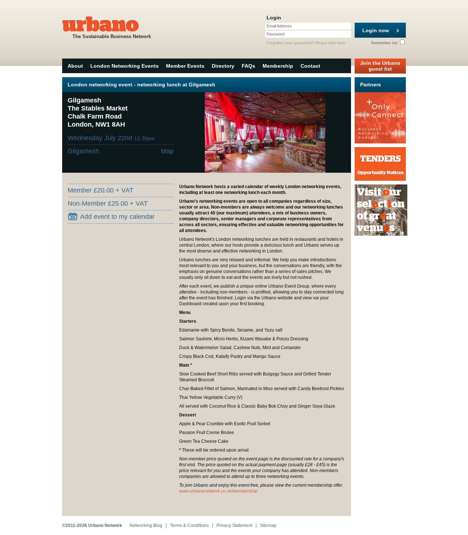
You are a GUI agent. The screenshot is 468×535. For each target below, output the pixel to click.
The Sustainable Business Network (111, 36)
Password (275, 34)
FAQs (248, 66)
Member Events (185, 66)
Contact (310, 66)
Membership (278, 66)
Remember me (385, 43)
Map (167, 151)
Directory (223, 66)
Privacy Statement (234, 525)
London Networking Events (124, 66)
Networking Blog (145, 525)
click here (336, 43)
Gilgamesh (83, 151)
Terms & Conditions (189, 525)
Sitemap (268, 525)
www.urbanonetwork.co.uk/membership (218, 491)
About (75, 66)
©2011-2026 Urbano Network (92, 525)
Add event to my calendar (117, 216)
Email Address (279, 26)
